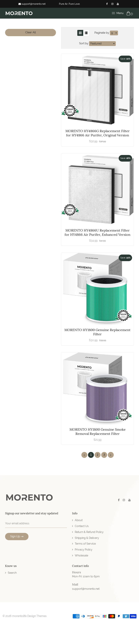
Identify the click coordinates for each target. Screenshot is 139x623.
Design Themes (37, 616)
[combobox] (114, 33)
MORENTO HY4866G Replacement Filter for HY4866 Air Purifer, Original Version (97, 133)
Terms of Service (85, 543)
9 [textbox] (112, 32)
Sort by (84, 43)
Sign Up (15, 536)
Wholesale (81, 555)
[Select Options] (129, 280)
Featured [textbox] (96, 43)
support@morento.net (33, 4)
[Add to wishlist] (129, 86)
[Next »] (111, 455)
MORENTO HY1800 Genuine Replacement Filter (97, 332)
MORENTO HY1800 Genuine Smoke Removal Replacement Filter (98, 431)
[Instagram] (112, 3)
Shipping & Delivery (87, 538)
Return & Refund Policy (89, 532)
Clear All (30, 32)
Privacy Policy (83, 549)
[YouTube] (117, 3)
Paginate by (101, 32)
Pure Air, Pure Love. (69, 4)
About (79, 520)
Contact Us (82, 526)
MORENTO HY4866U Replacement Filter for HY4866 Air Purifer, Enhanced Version (97, 232)
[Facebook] (107, 3)
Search (12, 572)
